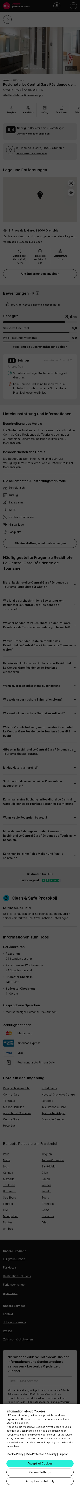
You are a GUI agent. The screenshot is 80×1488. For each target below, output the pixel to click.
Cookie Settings (40, 1472)
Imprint (64, 1454)
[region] (40, 1446)
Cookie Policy (15, 1454)
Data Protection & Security (41, 1454)
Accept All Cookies (40, 1463)
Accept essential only (40, 1481)
